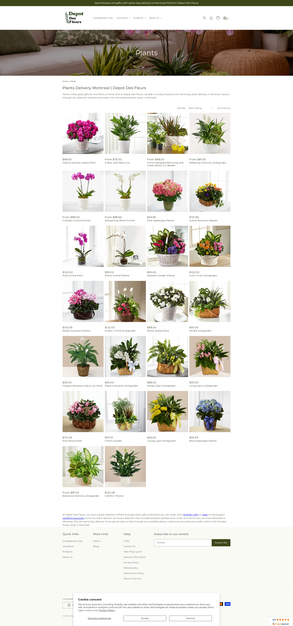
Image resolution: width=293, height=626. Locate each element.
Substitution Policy (134, 573)
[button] (123, 18)
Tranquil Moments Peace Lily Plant (83, 385)
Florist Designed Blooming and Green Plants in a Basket (165, 164)
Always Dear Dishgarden (161, 385)
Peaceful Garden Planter (161, 275)
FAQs (126, 540)
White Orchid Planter (117, 275)
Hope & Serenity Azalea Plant (79, 162)
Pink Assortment (72, 440)
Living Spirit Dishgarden (203, 385)
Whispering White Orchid (120, 220)
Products (67, 551)
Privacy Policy (107, 610)
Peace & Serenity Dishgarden (121, 385)
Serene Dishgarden (200, 330)
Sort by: (181, 108)
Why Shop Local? (133, 551)
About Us (67, 557)
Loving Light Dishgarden (161, 440)
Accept (145, 618)
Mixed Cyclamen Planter (76, 330)
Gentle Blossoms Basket (203, 220)
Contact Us (130, 546)
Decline (190, 618)
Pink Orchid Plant (73, 275)
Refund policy (131, 567)
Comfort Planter (114, 496)
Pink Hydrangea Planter (160, 220)
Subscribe (221, 542)
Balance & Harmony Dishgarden (81, 496)
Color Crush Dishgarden (203, 275)
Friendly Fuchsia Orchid (76, 220)
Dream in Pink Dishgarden (120, 330)
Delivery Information (135, 557)
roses (205, 514)
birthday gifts (190, 514)
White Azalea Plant (158, 330)
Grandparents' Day (72, 540)
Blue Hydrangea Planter (203, 440)
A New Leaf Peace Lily (117, 162)
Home (65, 81)
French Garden (113, 440)
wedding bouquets (73, 518)
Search (96, 540)
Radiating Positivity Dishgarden (207, 162)
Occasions (68, 546)
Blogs (96, 546)
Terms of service (132, 578)
